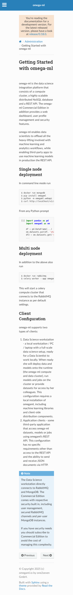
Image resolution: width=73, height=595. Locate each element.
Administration (34, 41)
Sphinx (35, 582)
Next (46, 555)
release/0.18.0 (37, 34)
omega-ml (39, 5)
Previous (29, 555)
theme (22, 585)
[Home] (20, 41)
